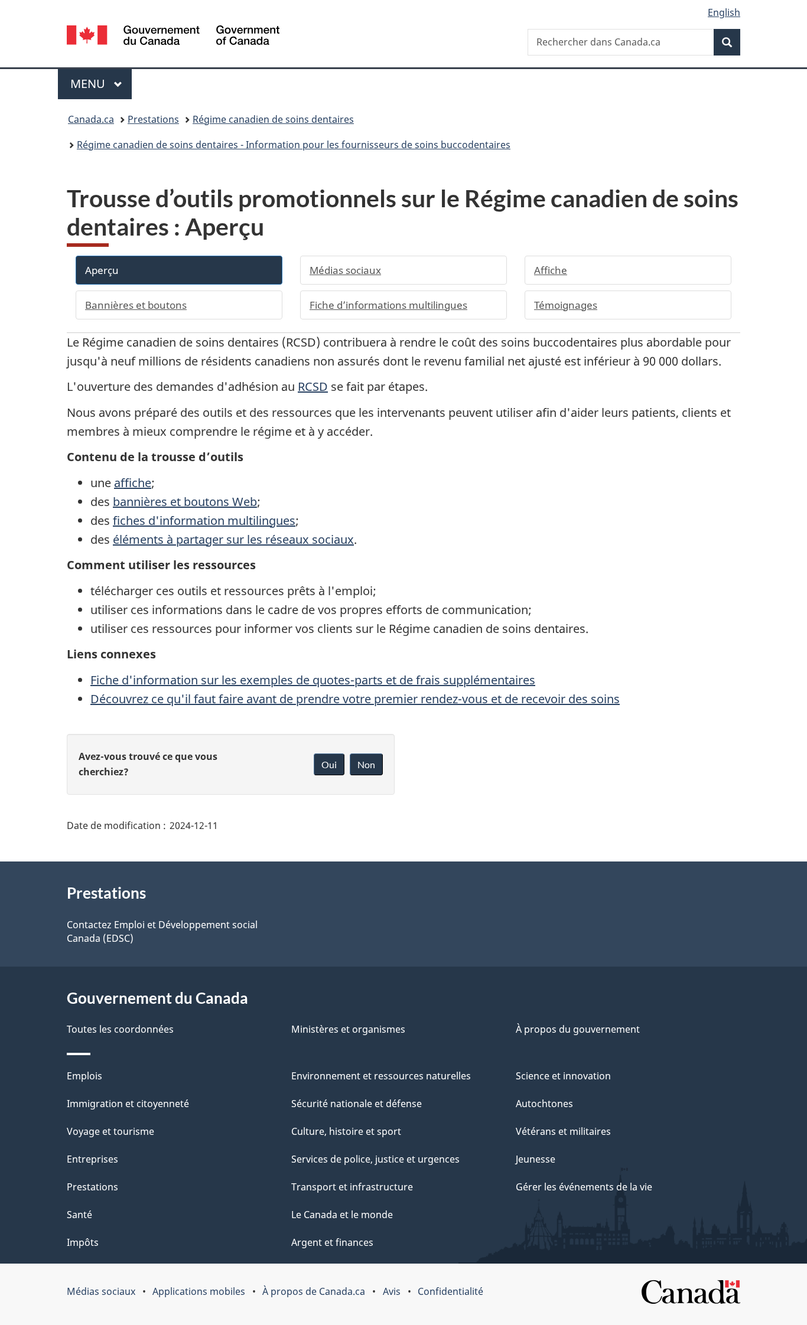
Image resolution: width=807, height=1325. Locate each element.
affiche (132, 483)
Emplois (84, 1075)
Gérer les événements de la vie (584, 1186)
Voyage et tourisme (110, 1131)
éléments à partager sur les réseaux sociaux (233, 539)
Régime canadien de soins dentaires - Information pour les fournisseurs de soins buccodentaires (293, 144)
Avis (392, 1291)
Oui (329, 764)
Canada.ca (91, 119)
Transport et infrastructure (352, 1186)
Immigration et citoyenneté (128, 1103)
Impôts (83, 1242)
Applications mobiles (198, 1291)
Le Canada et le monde (342, 1214)
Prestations (153, 119)
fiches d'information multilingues (204, 520)
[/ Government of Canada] (173, 36)
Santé (79, 1214)
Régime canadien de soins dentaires (273, 119)
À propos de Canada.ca (313, 1291)
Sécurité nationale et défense (356, 1103)
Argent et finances (332, 1242)
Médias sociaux (345, 270)
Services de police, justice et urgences (375, 1159)
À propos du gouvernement (578, 1029)
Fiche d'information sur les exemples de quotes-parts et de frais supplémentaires (312, 680)
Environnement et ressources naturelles (381, 1075)
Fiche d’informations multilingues (388, 305)
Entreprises (92, 1159)
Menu (101, 84)
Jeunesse (535, 1159)
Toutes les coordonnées (120, 1029)
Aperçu (102, 270)
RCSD (313, 386)
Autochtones (544, 1103)
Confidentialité (450, 1291)
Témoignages (565, 305)
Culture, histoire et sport (346, 1131)
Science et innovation (563, 1075)
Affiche (550, 270)
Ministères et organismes (348, 1029)
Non (366, 764)
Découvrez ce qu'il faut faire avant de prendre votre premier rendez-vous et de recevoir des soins (355, 699)
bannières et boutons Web (185, 502)
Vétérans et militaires (563, 1131)
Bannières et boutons (136, 305)
